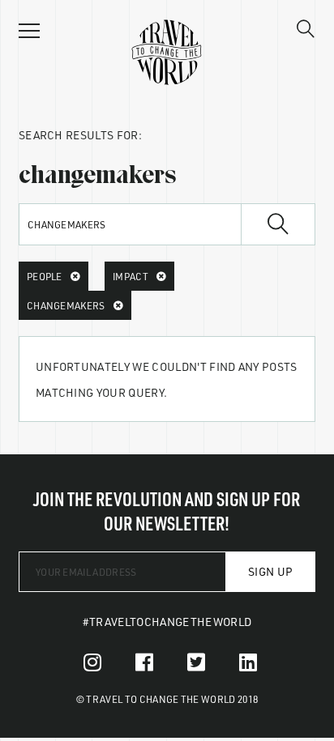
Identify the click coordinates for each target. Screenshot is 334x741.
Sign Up (270, 571)
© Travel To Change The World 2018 (167, 698)
